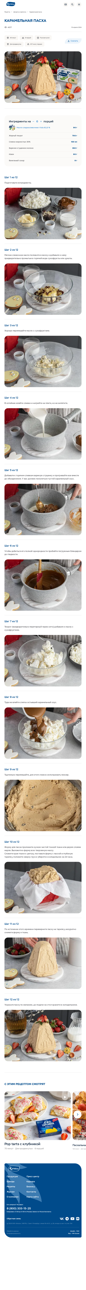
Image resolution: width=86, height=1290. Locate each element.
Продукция (12, 1176)
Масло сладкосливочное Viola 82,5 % (33, 127)
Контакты (31, 1191)
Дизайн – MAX (74, 1231)
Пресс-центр (33, 1176)
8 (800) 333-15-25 (19, 1208)
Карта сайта (33, 1196)
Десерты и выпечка (19, 12)
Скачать (74, 41)
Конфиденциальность (13, 1233)
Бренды (10, 1181)
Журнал (10, 1191)
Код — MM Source (73, 1233)
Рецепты (7, 12)
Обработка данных (13, 1231)
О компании (12, 1196)
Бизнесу (31, 1186)
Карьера (31, 1181)
